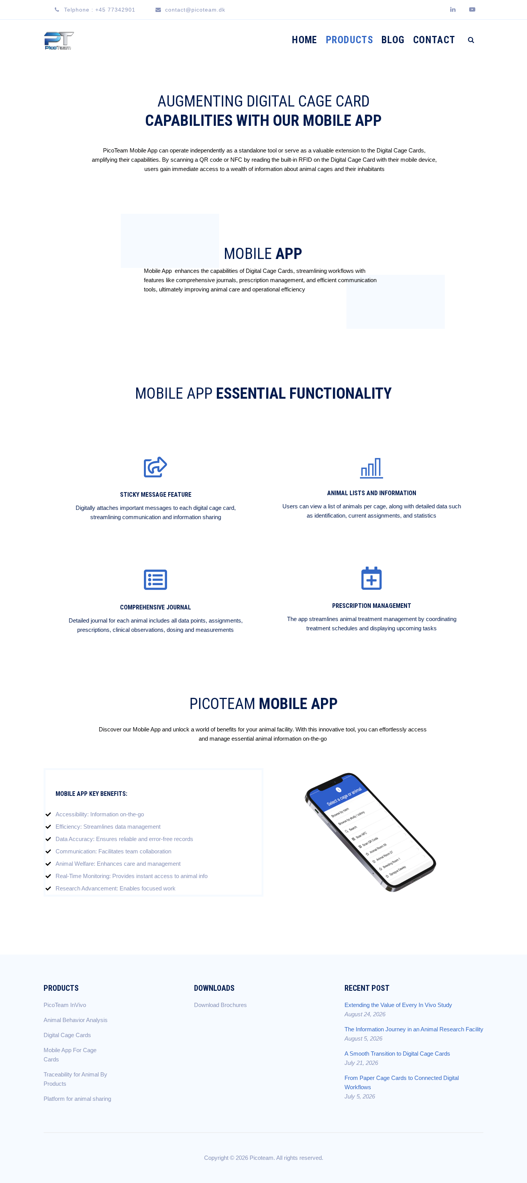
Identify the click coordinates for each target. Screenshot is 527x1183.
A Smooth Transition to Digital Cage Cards (397, 1053)
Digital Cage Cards (67, 1035)
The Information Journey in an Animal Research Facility (414, 1029)
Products (349, 40)
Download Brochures (220, 1005)
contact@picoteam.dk (195, 10)
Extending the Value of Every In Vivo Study (398, 1005)
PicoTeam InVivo (65, 1005)
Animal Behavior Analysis (76, 1020)
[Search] (471, 40)
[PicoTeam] (59, 40)
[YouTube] (473, 9)
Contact (434, 40)
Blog (393, 40)
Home (304, 40)
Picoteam (262, 1157)
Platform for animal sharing (77, 1098)
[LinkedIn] (454, 9)
